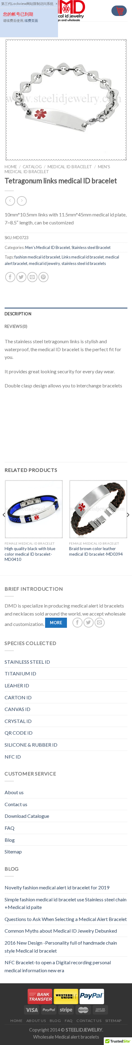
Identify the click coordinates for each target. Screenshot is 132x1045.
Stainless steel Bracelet (91, 247)
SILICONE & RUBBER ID (31, 745)
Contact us (16, 804)
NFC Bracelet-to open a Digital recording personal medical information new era (58, 966)
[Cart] (119, 11)
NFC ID (13, 756)
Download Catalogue (27, 816)
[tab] (66, 314)
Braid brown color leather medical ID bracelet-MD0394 (96, 551)
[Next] (128, 527)
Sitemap (13, 851)
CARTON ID (18, 697)
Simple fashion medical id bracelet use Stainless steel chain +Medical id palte (65, 903)
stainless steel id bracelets (83, 263)
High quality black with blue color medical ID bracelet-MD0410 (30, 554)
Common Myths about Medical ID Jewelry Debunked (61, 931)
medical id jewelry (44, 263)
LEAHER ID (17, 685)
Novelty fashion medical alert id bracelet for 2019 (57, 887)
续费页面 (31, 20)
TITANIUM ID (20, 673)
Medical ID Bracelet (70, 166)
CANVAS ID (17, 709)
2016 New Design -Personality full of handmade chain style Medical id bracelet (61, 947)
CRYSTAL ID (18, 721)
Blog (10, 840)
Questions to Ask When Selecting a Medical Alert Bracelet (66, 919)
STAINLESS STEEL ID (27, 662)
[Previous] (4, 527)
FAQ (9, 828)
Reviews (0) (16, 326)
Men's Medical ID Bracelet (47, 247)
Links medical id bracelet (83, 256)
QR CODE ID (19, 733)
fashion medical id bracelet (37, 256)
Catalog (32, 166)
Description (18, 313)
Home (11, 166)
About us (14, 792)
